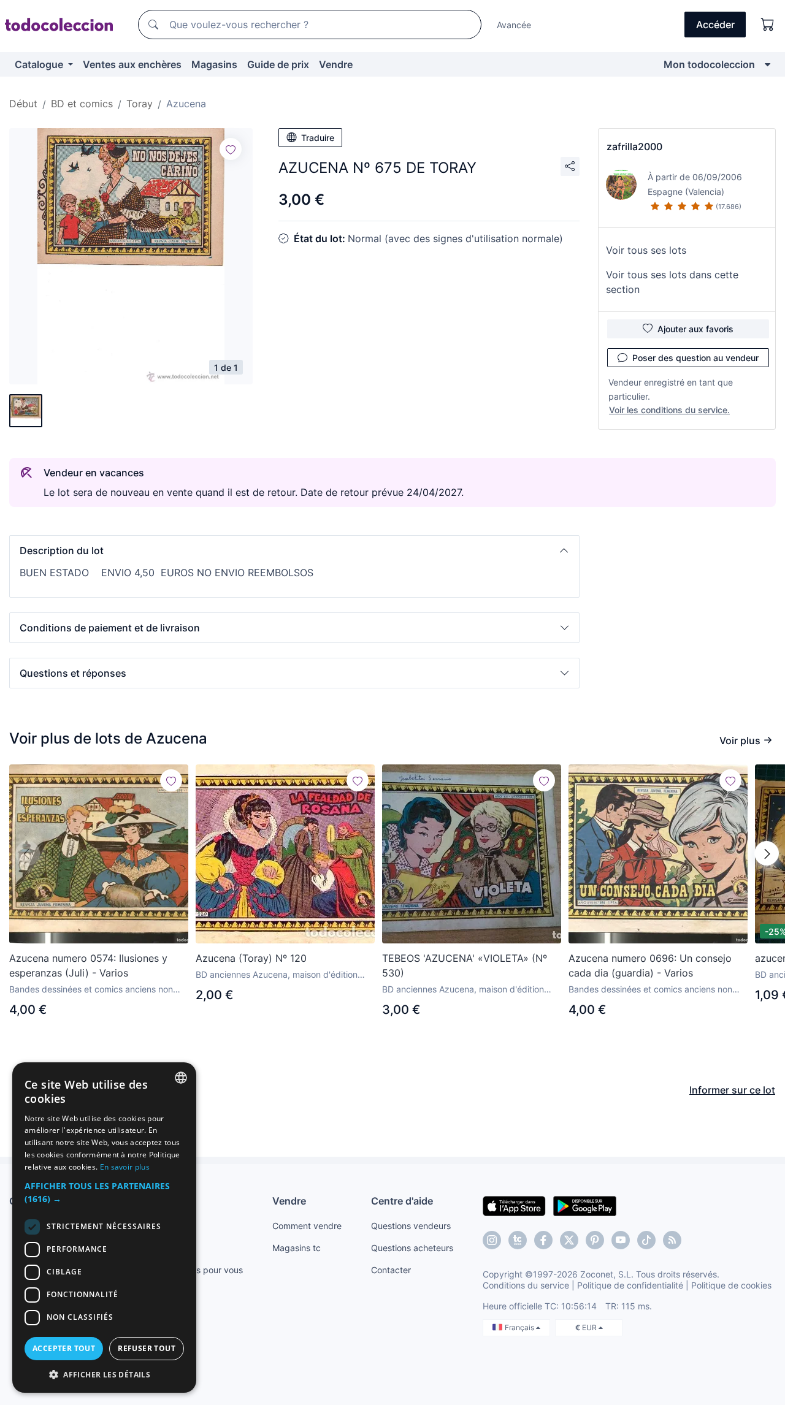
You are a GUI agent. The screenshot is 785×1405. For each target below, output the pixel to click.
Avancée (514, 25)
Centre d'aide (402, 1201)
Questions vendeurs (411, 1225)
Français (520, 1327)
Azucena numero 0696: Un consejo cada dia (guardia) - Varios (650, 965)
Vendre (336, 64)
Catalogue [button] (40, 64)
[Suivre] (231, 149)
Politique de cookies (731, 1285)
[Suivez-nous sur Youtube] (620, 1240)
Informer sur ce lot (732, 1090)
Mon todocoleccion (709, 64)
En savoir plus (125, 1167)
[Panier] (767, 24)
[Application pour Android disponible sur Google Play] (584, 1205)
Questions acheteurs (412, 1248)
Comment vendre (307, 1225)
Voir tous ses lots (646, 250)
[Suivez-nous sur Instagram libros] (517, 1240)
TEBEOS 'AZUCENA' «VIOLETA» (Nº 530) (464, 965)
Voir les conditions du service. (669, 410)
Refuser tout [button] (146, 1348)
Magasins (214, 64)
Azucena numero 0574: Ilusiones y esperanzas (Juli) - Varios (88, 965)
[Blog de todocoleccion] (672, 1240)
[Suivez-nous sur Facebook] (543, 1240)
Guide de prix (278, 64)
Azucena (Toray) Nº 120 (251, 958)
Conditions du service (526, 1285)
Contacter (391, 1270)
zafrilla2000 (634, 146)
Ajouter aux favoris (695, 329)
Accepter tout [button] (64, 1348)
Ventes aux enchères (132, 64)
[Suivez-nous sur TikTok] (646, 1240)
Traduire (317, 137)
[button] (294, 550)
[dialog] (104, 1227)
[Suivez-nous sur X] (569, 1240)
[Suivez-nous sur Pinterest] (595, 1240)
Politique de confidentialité (630, 1285)
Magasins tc (296, 1248)
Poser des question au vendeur (695, 357)
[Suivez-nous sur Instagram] (492, 1240)
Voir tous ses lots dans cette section (672, 281)
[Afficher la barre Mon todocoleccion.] (767, 64)
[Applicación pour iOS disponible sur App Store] (514, 1205)
